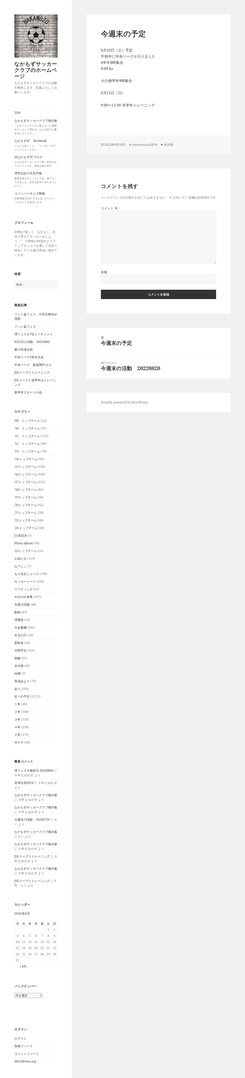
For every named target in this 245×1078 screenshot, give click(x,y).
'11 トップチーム (27, 436)
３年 (17, 719)
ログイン (20, 1038)
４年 (17, 727)
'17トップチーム (25, 482)
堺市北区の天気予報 (35, 179)
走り (17, 689)
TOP (17, 113)
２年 (17, 712)
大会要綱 (20, 627)
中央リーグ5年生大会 (29, 357)
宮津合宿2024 (23, 783)
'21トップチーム (25, 512)
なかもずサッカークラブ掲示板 (35, 127)
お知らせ (20, 558)
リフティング (23, 589)
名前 (104, 272)
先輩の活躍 (22, 604)
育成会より (22, 681)
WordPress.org (25, 1061)
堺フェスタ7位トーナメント (33, 334)
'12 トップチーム (27, 444)
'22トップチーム (25, 520)
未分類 (19, 666)
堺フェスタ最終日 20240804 (33, 770)
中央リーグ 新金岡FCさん (33, 365)
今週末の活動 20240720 (32, 819)
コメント (109, 208)
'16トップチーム (25, 474)
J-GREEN (20, 535)
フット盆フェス (25, 326)
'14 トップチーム (26, 459)
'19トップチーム (25, 497)
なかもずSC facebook (35, 145)
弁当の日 (20, 635)
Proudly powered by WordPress (124, 402)
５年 (17, 735)
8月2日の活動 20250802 (32, 342)
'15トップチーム (25, 467)
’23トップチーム (25, 551)
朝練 (17, 658)
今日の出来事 (23, 597)
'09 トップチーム (27, 421)
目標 (17, 673)
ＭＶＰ (19, 742)
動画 (17, 612)
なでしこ (20, 566)
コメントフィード (26, 1054)
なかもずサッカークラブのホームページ (35, 69)
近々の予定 (22, 696)
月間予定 (20, 650)
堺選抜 (19, 620)
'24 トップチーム (26, 528)
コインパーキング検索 (34, 197)
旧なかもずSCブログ (35, 161)
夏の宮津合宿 (23, 349)
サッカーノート (25, 581)
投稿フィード (23, 1046)
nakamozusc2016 (144, 144)
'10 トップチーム (27, 428)
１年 (17, 704)
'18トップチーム (25, 489)
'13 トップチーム (27, 451)
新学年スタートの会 (28, 392)
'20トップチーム (25, 505)
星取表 (19, 643)
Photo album (23, 543)
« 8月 (23, 966)
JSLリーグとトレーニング (32, 372)
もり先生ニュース (26, 574)
